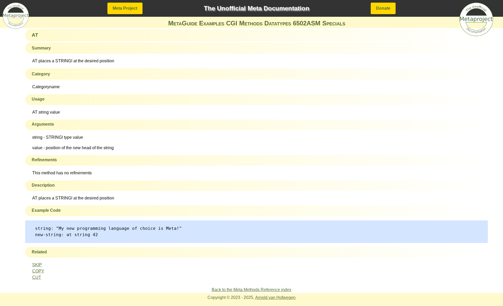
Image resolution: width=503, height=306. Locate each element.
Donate (383, 8)
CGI (231, 23)
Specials (333, 23)
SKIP (37, 265)
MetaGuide (182, 23)
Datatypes (277, 23)
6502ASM (306, 23)
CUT (36, 277)
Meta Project (125, 8)
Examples (211, 23)
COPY (38, 271)
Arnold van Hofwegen (275, 297)
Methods (251, 23)
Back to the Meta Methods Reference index (251, 289)
